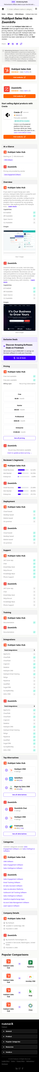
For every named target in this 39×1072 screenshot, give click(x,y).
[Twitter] (8, 44)
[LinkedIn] (12, 44)
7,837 (26, 91)
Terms (13, 1061)
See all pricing (19, 438)
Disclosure (5, 1064)
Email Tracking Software (11, 882)
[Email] (17, 44)
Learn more (12, 206)
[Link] (21, 44)
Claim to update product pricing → (19, 453)
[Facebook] (22, 1068)
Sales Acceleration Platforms (13, 889)
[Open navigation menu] (36, 9)
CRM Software (8, 160)
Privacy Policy (20, 1061)
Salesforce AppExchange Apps (14, 899)
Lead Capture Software (11, 906)
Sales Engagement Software (12, 175)
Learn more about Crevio (22, 132)
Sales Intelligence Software (12, 868)
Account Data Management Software (16, 902)
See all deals (21, 358)
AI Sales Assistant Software (12, 886)
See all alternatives (19, 795)
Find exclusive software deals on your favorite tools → (19, 4)
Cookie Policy (5, 1061)
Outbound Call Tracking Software (15, 892)
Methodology (32, 60)
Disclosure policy (22, 60)
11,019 (26, 72)
